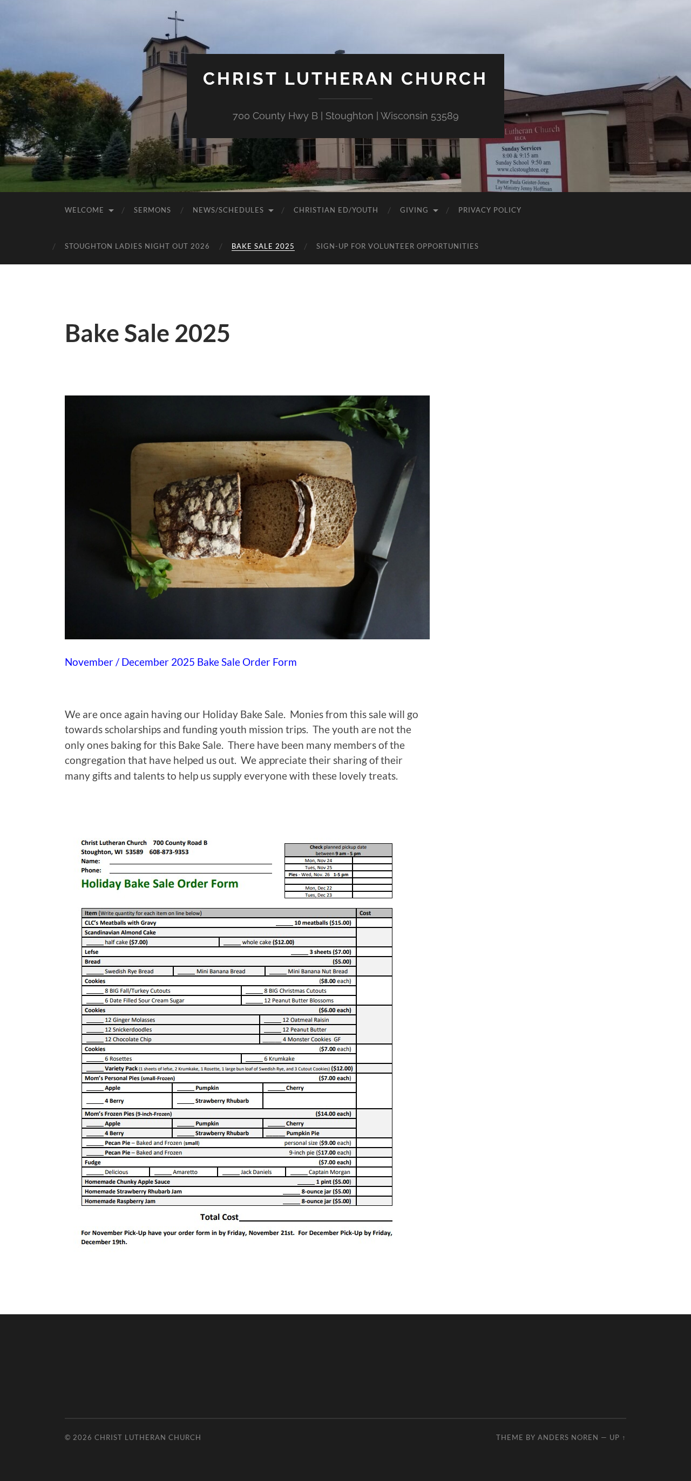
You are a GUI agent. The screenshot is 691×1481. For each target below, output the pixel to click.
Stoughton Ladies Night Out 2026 (137, 246)
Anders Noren (568, 1437)
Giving (414, 210)
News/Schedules (228, 210)
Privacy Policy (489, 210)
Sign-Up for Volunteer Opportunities (397, 246)
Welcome (84, 210)
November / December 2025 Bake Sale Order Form (181, 662)
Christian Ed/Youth (336, 210)
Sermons (152, 210)
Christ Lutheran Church (345, 78)
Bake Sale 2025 (263, 246)
